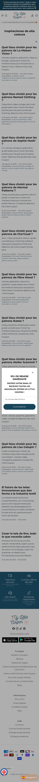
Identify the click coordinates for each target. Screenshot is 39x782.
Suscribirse (19, 407)
